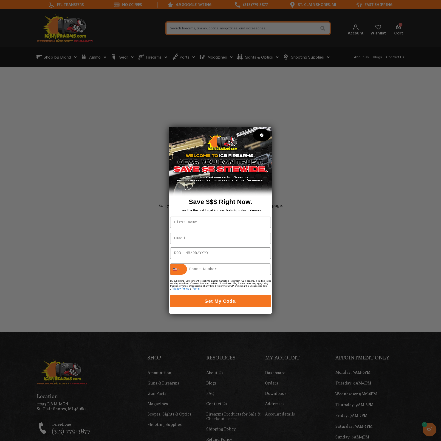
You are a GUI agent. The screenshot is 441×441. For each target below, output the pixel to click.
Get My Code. (220, 301)
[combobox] (178, 269)
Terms (196, 288)
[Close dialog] (261, 135)
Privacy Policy (180, 288)
